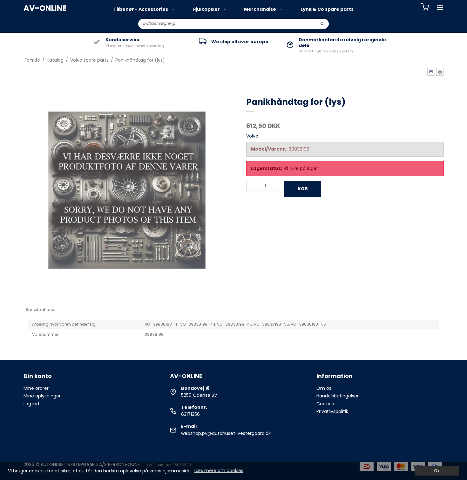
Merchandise (260, 9)
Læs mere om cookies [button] (218, 470)
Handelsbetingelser (337, 396)
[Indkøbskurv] (425, 7)
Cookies (325, 404)
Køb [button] (303, 189)
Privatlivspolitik (332, 411)
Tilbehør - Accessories (140, 9)
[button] (431, 72)
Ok (436, 470)
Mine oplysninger (42, 396)
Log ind (31, 404)
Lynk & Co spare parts (327, 9)
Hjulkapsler (206, 9)
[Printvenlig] (440, 72)
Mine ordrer (36, 388)
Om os (323, 388)
